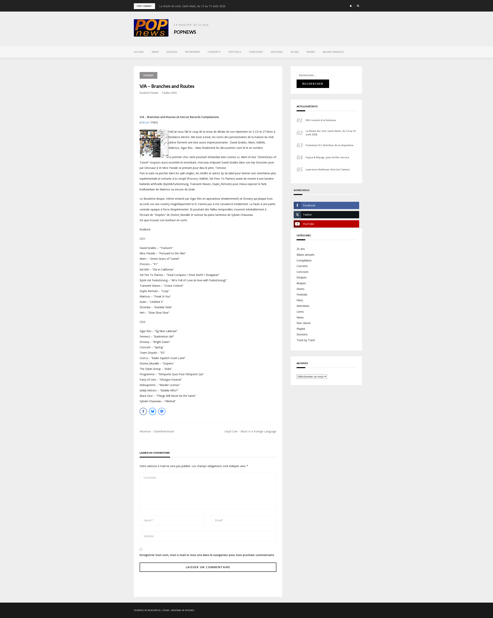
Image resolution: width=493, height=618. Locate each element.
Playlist (301, 329)
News (155, 52)
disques (301, 283)
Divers (311, 52)
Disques (172, 52)
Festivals (234, 52)
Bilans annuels (333, 52)
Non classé (303, 323)
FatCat (144, 122)
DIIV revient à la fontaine (321, 120)
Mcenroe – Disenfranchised (157, 431)
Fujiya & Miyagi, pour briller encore (327, 157)
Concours (256, 52)
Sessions (277, 52)
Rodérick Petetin (149, 92)
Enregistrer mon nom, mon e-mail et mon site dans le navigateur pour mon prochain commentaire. (207, 555)
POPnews (185, 32)
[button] (351, 6)
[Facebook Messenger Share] (161, 411)
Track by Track (306, 340)
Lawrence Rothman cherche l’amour (328, 169)
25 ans (294, 52)
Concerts (214, 52)
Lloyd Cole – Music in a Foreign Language (250, 431)
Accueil (139, 52)
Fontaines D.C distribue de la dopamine (330, 145)
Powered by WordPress (147, 610)
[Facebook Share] (143, 411)
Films (300, 300)
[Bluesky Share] (152, 411)
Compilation (304, 260)
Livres (300, 311)
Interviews (192, 52)
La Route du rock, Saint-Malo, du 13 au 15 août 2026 (192, 6)
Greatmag (176, 610)
